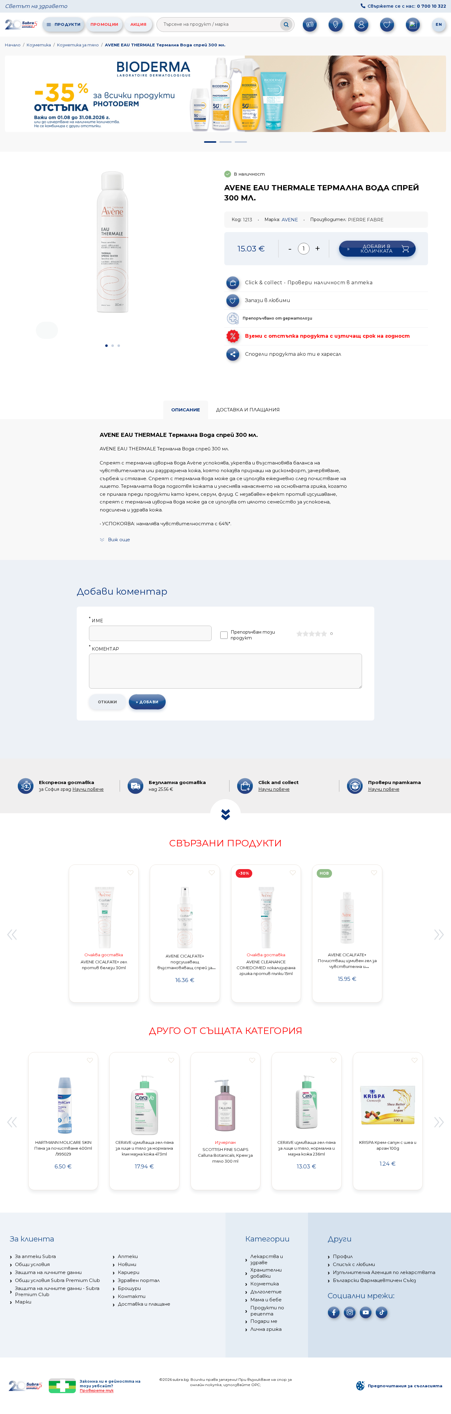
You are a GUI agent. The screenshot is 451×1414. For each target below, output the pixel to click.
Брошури (129, 1288)
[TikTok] (382, 1312)
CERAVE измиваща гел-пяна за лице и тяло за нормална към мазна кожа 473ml (144, 1148)
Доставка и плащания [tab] (248, 410)
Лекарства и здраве (266, 1259)
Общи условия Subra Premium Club (57, 1280)
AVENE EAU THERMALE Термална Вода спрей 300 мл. (165, 44)
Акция (138, 24)
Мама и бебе (266, 1300)
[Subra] (21, 24)
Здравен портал (139, 1280)
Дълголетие (266, 1292)
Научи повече (88, 789)
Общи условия (32, 1264)
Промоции (104, 24)
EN (439, 24)
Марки (23, 1302)
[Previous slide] (11, 934)
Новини (127, 1264)
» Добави (147, 702)
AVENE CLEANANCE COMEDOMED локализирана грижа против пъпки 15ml (266, 967)
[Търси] (286, 24)
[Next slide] (439, 934)
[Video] (112, 330)
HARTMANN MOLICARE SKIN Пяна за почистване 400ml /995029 (63, 1148)
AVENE (290, 220)
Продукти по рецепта (267, 1311)
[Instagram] (350, 1312)
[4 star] (318, 634)
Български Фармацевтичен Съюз (374, 1280)
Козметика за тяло (78, 44)
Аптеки (128, 1256)
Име (96, 620)
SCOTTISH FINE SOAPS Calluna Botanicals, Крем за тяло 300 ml (225, 1155)
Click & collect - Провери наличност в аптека (308, 283)
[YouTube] (366, 1312)
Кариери (128, 1272)
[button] (210, 142)
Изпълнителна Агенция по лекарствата (384, 1272)
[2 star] (306, 634)
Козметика (39, 44)
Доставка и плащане (144, 1304)
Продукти (67, 24)
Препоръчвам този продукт (253, 635)
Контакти (131, 1296)
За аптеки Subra (35, 1256)
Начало (13, 44)
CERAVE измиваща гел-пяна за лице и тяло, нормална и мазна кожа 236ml (306, 1148)
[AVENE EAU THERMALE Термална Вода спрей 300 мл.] (112, 242)
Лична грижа (266, 1329)
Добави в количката (376, 248)
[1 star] (299, 634)
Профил (343, 1256)
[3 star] (312, 634)
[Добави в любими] (130, 872)
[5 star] (324, 634)
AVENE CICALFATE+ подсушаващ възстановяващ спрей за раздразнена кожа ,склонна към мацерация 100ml (185, 967)
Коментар (104, 649)
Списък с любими (354, 1264)
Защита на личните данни (48, 1272)
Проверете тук (97, 1390)
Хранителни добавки (266, 1273)
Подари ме (263, 1321)
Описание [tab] (185, 410)
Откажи (107, 702)
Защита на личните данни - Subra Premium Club (57, 1291)
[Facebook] (334, 1312)
